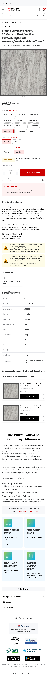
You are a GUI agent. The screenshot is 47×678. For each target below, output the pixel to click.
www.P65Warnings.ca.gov (29, 251)
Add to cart (29, 396)
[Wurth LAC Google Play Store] (32, 658)
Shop (6, 27)
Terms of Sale (28, 670)
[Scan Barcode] (42, 15)
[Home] (14, 9)
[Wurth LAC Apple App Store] (13, 658)
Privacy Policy (18, 670)
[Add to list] (41, 396)
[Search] (38, 15)
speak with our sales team (26, 512)
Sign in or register (24, 192)
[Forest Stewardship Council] (12, 650)
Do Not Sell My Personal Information (23, 674)
